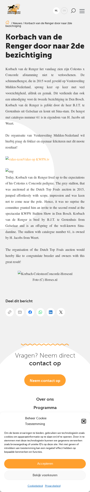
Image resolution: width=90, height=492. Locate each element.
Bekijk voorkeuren (45, 475)
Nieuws (17, 23)
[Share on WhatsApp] (40, 312)
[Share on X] (61, 312)
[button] (84, 421)
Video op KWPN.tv (36, 159)
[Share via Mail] (20, 312)
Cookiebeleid (35, 485)
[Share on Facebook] (30, 312)
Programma (45, 407)
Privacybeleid (52, 485)
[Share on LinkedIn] (50, 312)
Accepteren (45, 463)
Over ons (45, 399)
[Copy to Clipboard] (9, 312)
